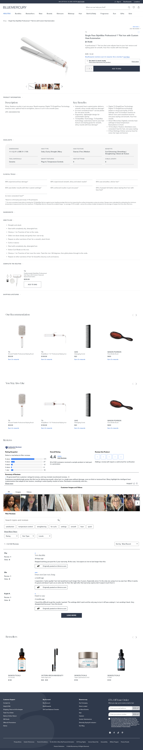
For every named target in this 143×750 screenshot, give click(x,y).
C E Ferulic (11, 677)
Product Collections (59, 746)
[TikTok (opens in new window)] (118, 732)
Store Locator (83, 706)
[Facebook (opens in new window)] (114, 732)
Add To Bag (32, 284)
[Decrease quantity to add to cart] (86, 68)
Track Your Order (8, 713)
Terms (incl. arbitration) (116, 726)
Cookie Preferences (29, 742)
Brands (49, 14)
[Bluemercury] (14, 7)
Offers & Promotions (9, 722)
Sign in (119, 2)
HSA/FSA (7, 14)
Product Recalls (125, 742)
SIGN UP (136, 708)
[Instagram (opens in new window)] (110, 732)
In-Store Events (84, 709)
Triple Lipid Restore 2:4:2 (81, 677)
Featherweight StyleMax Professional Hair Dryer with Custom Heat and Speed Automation (35, 274)
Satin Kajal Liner (46, 677)
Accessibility (104, 742)
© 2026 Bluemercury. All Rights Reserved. (78, 746)
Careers (81, 716)
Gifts (122, 14)
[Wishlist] (134, 7)
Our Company (83, 703)
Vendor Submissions (85, 719)
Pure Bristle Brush (113, 354)
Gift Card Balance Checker (51, 709)
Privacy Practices (127, 723)
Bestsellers (30, 14)
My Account (46, 703)
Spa (80, 713)
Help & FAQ (6, 706)
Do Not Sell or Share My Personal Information (62, 742)
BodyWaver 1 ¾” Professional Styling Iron (53, 354)
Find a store (135, 61)
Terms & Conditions (42, 742)
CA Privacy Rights (81, 742)
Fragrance (105, 14)
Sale (130, 14)
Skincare (60, 14)
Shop (4, 21)
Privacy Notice (17, 742)
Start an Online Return (10, 716)
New (40, 14)
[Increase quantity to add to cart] (92, 68)
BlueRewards (127, 2)
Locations (137, 2)
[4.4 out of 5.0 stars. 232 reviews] (136, 26)
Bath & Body (91, 14)
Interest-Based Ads (93, 742)
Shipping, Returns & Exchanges (13, 709)
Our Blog (81, 726)
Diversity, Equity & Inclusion (87, 722)
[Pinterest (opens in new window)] (122, 732)
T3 (86, 32)
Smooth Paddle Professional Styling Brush (21, 354)
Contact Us (6, 703)
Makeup (71, 14)
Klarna (5, 726)
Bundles (18, 14)
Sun (114, 14)
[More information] (139, 29)
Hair (80, 14)
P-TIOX (110, 677)
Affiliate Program (114, 742)
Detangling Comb (79, 354)
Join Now (126, 57)
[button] (138, 7)
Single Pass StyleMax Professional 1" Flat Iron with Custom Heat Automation (31, 21)
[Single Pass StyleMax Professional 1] (57, 86)
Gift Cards (6, 719)
